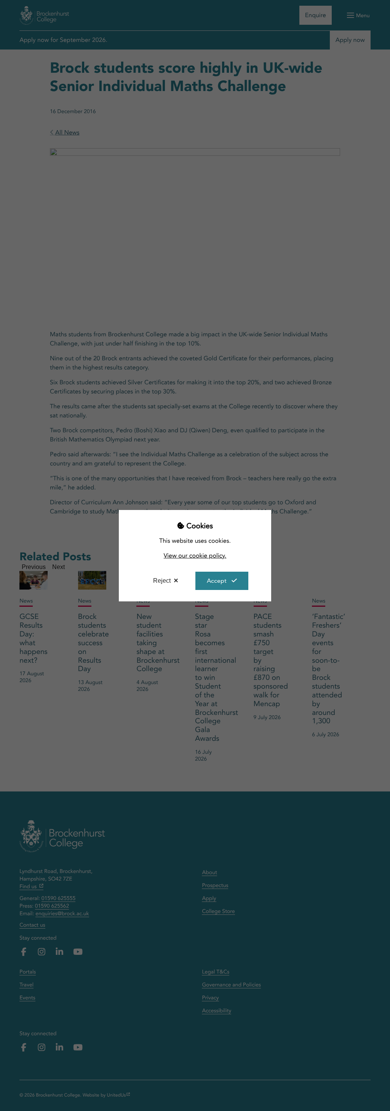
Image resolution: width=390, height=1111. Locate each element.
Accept (217, 580)
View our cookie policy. (195, 555)
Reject (162, 580)
